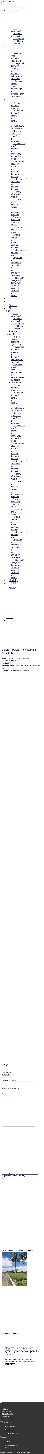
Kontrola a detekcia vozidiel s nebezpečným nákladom (17, 207)
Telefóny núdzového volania (16, 194)
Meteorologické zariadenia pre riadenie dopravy (19, 184)
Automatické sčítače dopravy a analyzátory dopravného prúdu (18, 151)
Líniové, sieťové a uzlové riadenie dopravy (16, 241)
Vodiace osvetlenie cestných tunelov (16, 221)
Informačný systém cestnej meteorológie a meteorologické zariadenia (17, 89)
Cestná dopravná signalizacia (16, 105)
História (16, 44)
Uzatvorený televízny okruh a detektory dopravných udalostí (17, 169)
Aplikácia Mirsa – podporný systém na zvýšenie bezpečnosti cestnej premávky (20, 1174)
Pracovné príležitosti (16, 34)
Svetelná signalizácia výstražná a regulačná (16, 136)
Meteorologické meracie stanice (19, 252)
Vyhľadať (12, 588)
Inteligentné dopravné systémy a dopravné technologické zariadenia (17, 71)
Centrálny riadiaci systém (16, 229)
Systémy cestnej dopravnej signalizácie (16, 57)
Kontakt (14, 301)
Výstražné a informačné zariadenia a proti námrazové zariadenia (16, 266)
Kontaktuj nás (10, 1364)
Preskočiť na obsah (7, 1)
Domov (13, 18)
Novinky (14, 298)
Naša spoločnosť (16, 29)
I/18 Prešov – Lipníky (10, 1333)
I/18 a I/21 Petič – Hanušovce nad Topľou (17, 1250)
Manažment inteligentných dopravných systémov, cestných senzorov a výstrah (17, 287)
